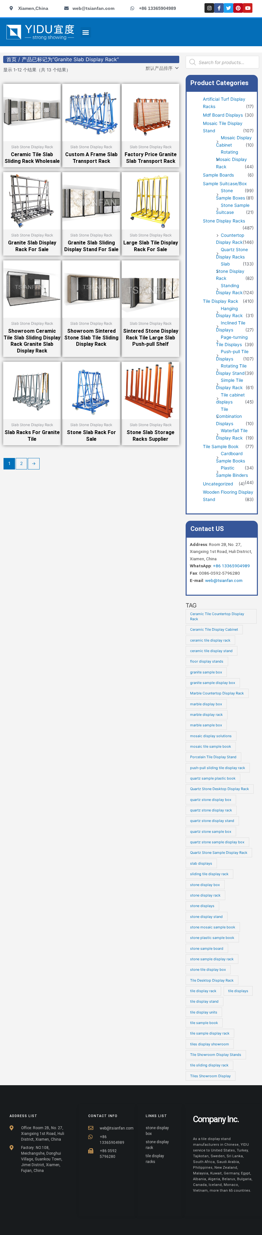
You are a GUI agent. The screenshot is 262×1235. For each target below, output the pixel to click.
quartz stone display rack (211, 810)
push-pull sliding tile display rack (217, 768)
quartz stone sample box (210, 831)
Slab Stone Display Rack (230, 271)
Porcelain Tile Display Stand (213, 757)
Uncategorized (218, 483)
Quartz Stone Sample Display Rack (218, 852)
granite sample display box (212, 682)
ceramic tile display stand (211, 651)
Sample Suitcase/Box (225, 183)
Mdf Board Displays (223, 115)
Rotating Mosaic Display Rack (231, 159)
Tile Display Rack (220, 301)
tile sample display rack (209, 1033)
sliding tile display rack (209, 874)
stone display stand (206, 916)
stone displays (202, 906)
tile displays (238, 991)
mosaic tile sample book (210, 746)
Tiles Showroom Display (210, 1076)
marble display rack (206, 714)
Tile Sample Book (220, 446)
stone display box (205, 885)
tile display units (203, 1012)
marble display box (206, 704)
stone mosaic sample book (212, 927)
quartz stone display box (210, 799)
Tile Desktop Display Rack (212, 980)
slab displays (201, 863)
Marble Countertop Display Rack (217, 693)
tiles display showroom (209, 1044)
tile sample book (204, 1023)
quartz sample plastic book (212, 778)
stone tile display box (208, 969)
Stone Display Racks (224, 220)
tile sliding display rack (209, 1065)
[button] (86, 32)
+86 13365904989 (231, 565)
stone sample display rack (212, 959)
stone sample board (206, 948)
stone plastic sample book (212, 937)
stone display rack (205, 895)
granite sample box (206, 672)
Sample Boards (218, 175)
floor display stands (206, 661)
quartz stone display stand (212, 820)
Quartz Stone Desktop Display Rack (219, 789)
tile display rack (203, 991)
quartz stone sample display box (217, 842)
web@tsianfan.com (224, 580)
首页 (11, 59)
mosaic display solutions (211, 736)
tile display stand (204, 1001)
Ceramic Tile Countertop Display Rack (217, 616)
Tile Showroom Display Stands (215, 1054)
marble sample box (206, 725)
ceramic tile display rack (210, 640)
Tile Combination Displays (229, 416)
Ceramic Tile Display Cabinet (214, 629)
